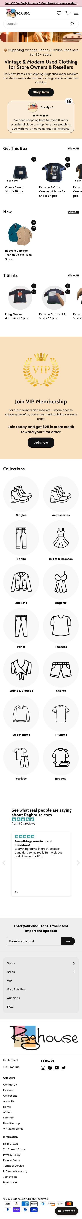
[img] (43, 819)
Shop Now (41, 92)
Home (7, 1107)
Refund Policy (11, 1160)
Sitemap (8, 1117)
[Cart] (68, 13)
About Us (8, 1101)
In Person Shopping (15, 1171)
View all (73, 148)
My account (10, 1182)
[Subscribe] (68, 941)
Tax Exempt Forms (14, 1149)
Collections (10, 1096)
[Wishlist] (59, 13)
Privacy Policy (11, 1155)
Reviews (8, 1090)
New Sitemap (11, 1123)
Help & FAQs (10, 1144)
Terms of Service (13, 1166)
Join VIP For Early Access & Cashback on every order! (40, 3)
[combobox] (41, 24)
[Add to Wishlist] (33, 159)
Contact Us (10, 1084)
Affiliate (7, 1112)
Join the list (10, 1177)
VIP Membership (13, 1129)
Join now (41, 442)
